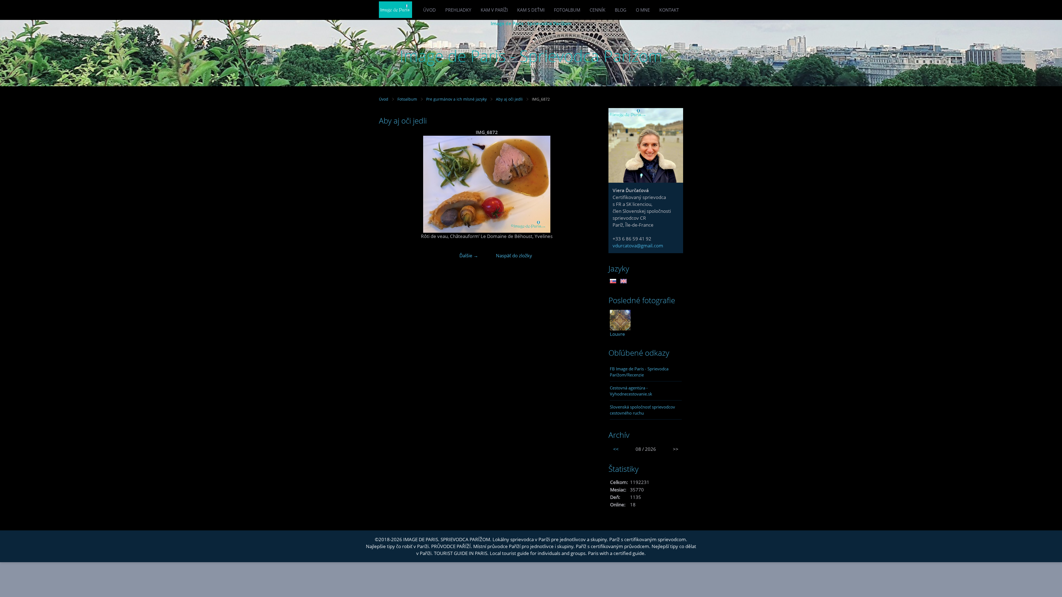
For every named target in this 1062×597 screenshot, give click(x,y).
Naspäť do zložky (514, 255)
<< (616, 449)
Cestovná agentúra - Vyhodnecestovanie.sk (631, 391)
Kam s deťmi (531, 10)
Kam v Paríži (494, 10)
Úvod (429, 10)
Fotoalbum (567, 10)
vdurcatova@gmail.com (638, 245)
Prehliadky (458, 10)
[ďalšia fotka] (585, 184)
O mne (643, 10)
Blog (620, 10)
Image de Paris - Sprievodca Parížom (531, 23)
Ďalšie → (468, 255)
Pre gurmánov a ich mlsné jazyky (456, 99)
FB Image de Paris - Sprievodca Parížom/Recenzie (639, 372)
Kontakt (669, 10)
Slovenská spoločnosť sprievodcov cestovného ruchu (642, 410)
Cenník (597, 10)
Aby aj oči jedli (509, 99)
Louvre (617, 334)
